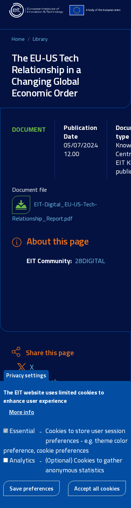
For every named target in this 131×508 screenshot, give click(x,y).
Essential (22, 431)
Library (40, 39)
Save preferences (31, 488)
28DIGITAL (90, 261)
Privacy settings (26, 375)
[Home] (36, 10)
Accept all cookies (97, 488)
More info (21, 412)
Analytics (22, 460)
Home (18, 39)
